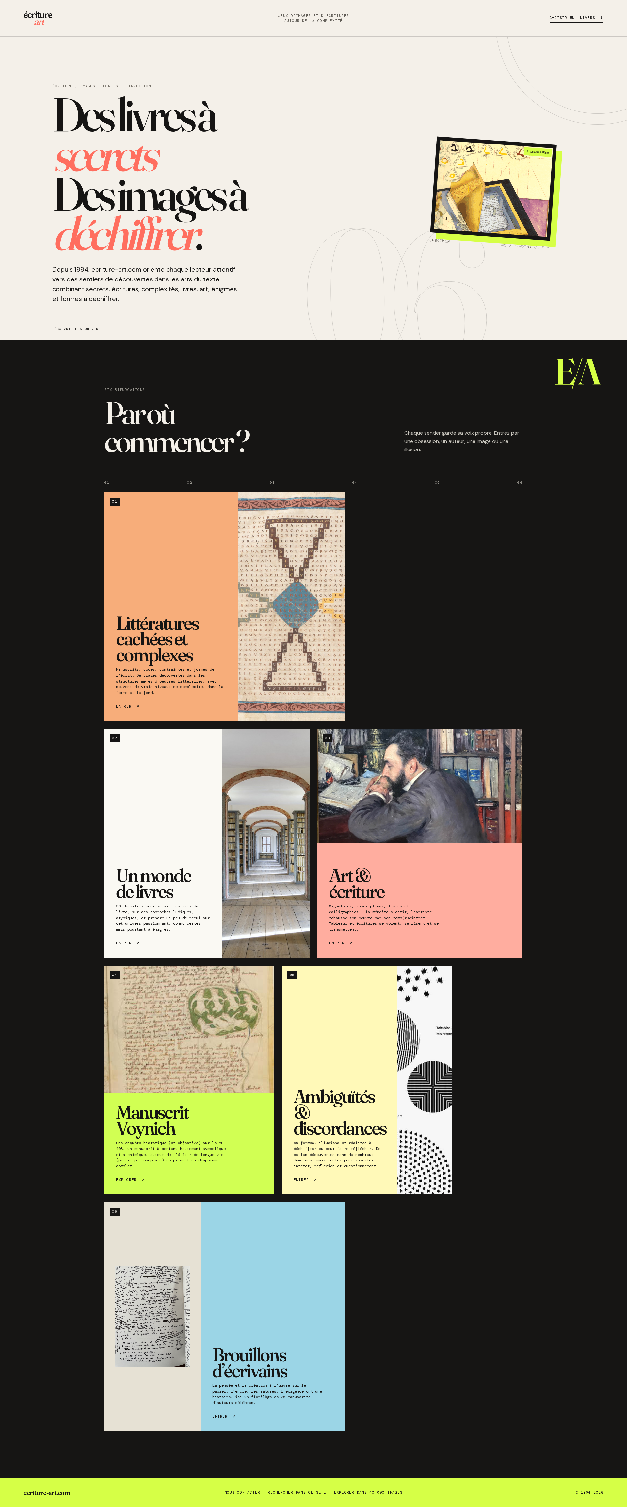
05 (437, 482)
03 (272, 482)
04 (355, 482)
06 (519, 482)
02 (189, 482)
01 (107, 482)
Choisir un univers (576, 17)
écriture (38, 18)
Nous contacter (242, 1492)
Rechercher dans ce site (297, 1492)
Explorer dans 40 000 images (368, 1492)
